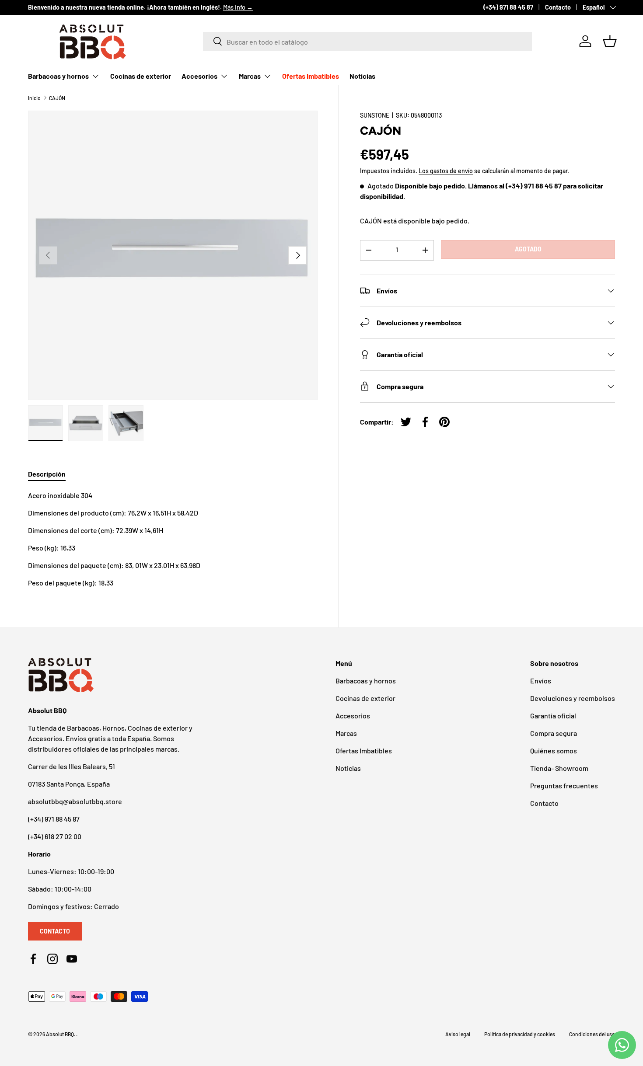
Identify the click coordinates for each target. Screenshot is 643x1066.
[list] (172, 255)
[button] (609, 41)
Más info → (238, 7)
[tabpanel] (173, 539)
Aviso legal (457, 1034)
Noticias (362, 76)
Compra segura (553, 733)
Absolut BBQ (60, 1034)
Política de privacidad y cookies (519, 1034)
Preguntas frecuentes (564, 785)
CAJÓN (57, 98)
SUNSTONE (374, 115)
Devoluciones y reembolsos (572, 698)
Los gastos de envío (446, 170)
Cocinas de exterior (140, 76)
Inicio (34, 98)
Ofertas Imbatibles (310, 76)
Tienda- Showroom (559, 768)
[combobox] (367, 41)
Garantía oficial (553, 715)
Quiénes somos (553, 750)
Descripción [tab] (47, 474)
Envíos (540, 680)
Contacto (558, 7)
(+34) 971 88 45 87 (508, 7)
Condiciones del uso (592, 1034)
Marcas (250, 76)
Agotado (528, 249)
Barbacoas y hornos (58, 76)
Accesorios (199, 76)
